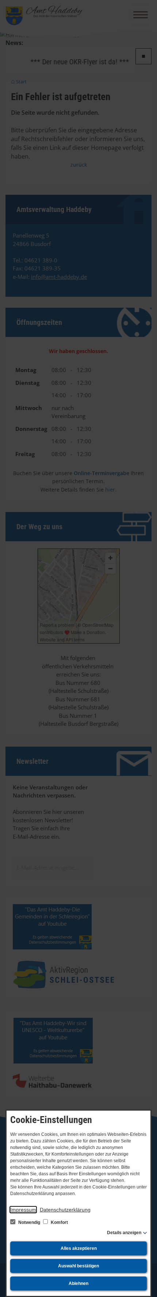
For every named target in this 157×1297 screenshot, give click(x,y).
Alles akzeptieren (79, 1248)
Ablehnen (78, 1283)
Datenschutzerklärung (65, 1210)
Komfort (59, 1222)
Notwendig (29, 1222)
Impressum (23, 1210)
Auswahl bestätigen (78, 1265)
